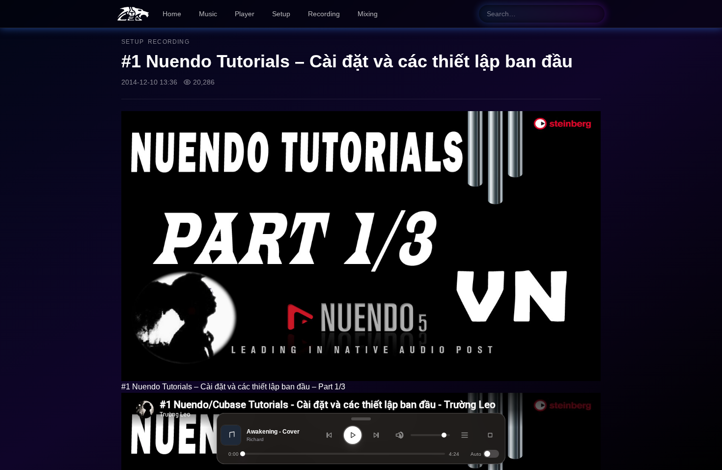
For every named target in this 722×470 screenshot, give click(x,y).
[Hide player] (361, 418)
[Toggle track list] (464, 435)
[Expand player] (490, 435)
